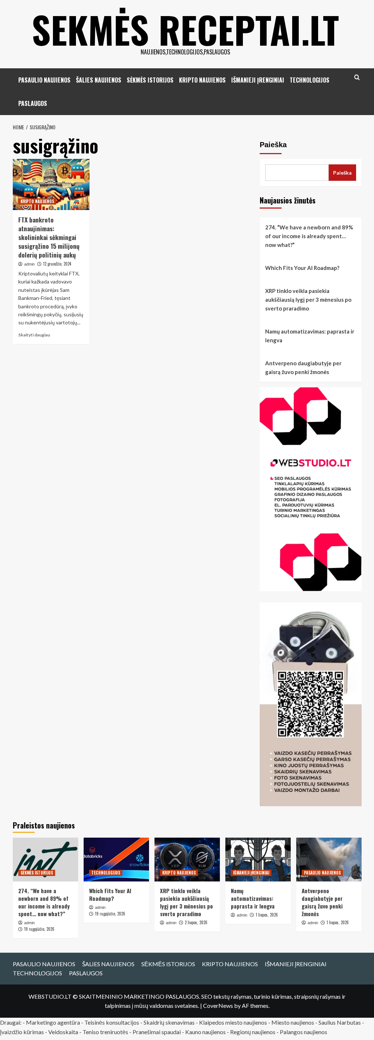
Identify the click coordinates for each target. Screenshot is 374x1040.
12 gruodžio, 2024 (57, 264)
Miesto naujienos (292, 1022)
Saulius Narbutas (339, 1022)
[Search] (357, 77)
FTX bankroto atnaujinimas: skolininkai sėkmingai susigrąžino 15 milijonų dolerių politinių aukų (49, 237)
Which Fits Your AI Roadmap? (302, 267)
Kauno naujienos (205, 1031)
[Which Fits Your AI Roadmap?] (116, 859)
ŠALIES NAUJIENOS (98, 80)
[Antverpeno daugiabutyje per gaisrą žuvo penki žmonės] (329, 859)
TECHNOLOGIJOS (309, 80)
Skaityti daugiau (34, 335)
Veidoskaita (63, 1031)
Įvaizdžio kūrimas (22, 1031)
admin (29, 264)
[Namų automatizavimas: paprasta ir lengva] (258, 859)
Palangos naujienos (303, 1031)
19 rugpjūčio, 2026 (39, 929)
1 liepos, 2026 (267, 915)
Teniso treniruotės (105, 1031)
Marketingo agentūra (53, 1022)
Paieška (273, 145)
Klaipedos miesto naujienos (233, 1022)
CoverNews (218, 1005)
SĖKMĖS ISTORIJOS (150, 80)
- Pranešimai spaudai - (157, 1031)
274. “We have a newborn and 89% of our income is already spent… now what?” (309, 236)
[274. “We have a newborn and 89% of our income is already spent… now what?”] (45, 859)
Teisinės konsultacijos (111, 1022)
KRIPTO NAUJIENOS (202, 80)
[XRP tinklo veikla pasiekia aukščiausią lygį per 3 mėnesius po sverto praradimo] (187, 859)
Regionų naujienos (252, 1031)
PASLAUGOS (32, 103)
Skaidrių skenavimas (169, 1022)
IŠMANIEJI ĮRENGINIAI (257, 80)
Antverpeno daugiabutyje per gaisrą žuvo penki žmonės (303, 367)
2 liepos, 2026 (196, 922)
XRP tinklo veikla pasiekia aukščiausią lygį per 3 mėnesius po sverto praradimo (308, 299)
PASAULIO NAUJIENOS (44, 80)
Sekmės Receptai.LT (185, 29)
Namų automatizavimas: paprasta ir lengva (309, 335)
